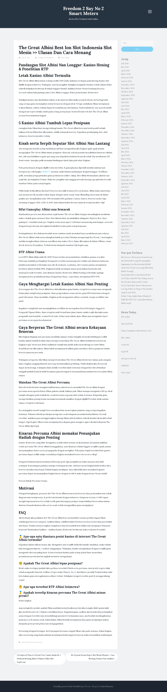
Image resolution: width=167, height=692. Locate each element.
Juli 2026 (125, 63)
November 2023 (127, 173)
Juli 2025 (125, 102)
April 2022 (125, 236)
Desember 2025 (127, 85)
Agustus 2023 (127, 184)
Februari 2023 (127, 205)
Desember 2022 (127, 212)
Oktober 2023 (127, 176)
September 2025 (128, 95)
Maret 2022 (126, 240)
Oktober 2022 (127, 219)
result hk (125, 345)
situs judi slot (127, 324)
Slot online (125, 338)
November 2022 (127, 215)
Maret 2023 (126, 201)
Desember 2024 (127, 127)
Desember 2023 (127, 169)
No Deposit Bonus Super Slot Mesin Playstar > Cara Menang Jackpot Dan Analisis (92, 657)
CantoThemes (106, 686)
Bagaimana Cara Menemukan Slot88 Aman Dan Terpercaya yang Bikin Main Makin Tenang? (137, 268)
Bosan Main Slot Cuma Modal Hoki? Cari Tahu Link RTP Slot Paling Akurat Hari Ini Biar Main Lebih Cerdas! (137, 278)
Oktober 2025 (127, 92)
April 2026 (125, 71)
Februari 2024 (127, 162)
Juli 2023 (124, 187)
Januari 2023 (126, 208)
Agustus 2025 (127, 99)
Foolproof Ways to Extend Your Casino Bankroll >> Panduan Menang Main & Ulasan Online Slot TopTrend (39, 658)
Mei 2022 (125, 233)
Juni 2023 (125, 191)
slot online (125, 317)
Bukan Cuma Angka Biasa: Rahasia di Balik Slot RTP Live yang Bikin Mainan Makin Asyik (136, 299)
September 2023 (128, 180)
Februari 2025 (127, 120)
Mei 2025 (125, 109)
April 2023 (125, 198)
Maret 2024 (126, 159)
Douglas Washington (45, 58)
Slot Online (65, 58)
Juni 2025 (125, 106)
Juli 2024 (125, 145)
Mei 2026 (125, 67)
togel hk (124, 351)
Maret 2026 (126, 74)
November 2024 (127, 130)
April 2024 (125, 155)
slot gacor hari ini (128, 358)
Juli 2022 (125, 229)
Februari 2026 (127, 78)
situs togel (125, 372)
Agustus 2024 (127, 141)
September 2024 (128, 138)
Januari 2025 (126, 123)
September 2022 (128, 222)
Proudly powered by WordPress (68, 686)
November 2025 (127, 88)
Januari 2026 (126, 81)
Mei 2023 (125, 194)
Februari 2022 (127, 243)
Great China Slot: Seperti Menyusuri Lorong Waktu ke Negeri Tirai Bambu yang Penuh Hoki (137, 289)
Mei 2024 (125, 152)
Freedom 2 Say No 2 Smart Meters (83, 11)
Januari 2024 (126, 166)
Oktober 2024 (127, 134)
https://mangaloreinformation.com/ (136, 331)
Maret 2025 (126, 116)
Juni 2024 (125, 148)
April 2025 (125, 113)
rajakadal (124, 365)
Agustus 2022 (127, 226)
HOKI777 (46, 171)
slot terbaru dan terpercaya (32, 642)
